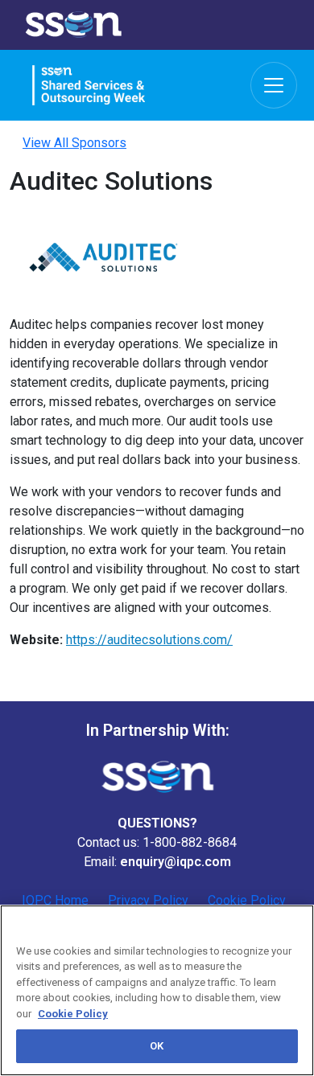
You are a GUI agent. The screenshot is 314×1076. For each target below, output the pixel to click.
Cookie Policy (73, 1014)
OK (156, 1046)
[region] (157, 990)
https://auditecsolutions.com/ (149, 639)
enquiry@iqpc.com (175, 861)
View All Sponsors (74, 142)
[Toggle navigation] (273, 85)
